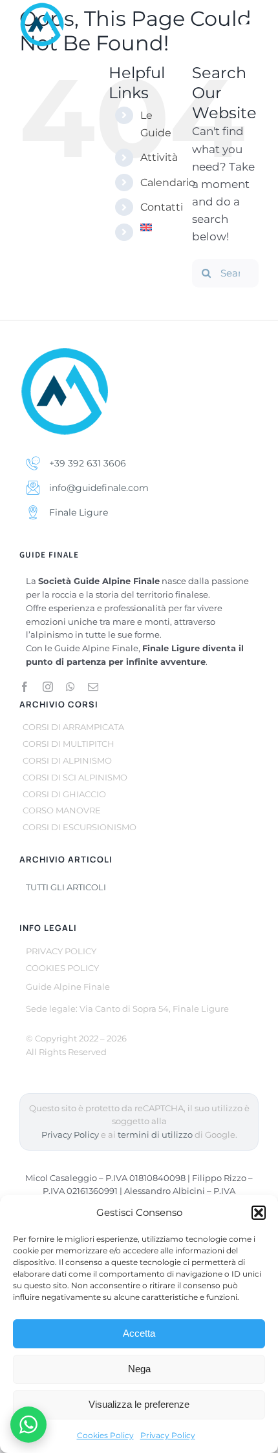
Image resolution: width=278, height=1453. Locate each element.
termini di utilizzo (155, 1135)
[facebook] (24, 687)
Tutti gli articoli (66, 887)
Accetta (139, 1333)
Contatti (161, 207)
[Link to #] (250, 26)
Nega (139, 1368)
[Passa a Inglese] (156, 227)
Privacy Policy (167, 1435)
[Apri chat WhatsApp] (28, 1424)
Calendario (167, 182)
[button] (258, 1212)
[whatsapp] (70, 687)
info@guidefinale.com (98, 488)
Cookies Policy (105, 1435)
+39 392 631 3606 (86, 463)
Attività (159, 157)
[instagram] (48, 687)
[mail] (93, 687)
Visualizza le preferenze (139, 1404)
